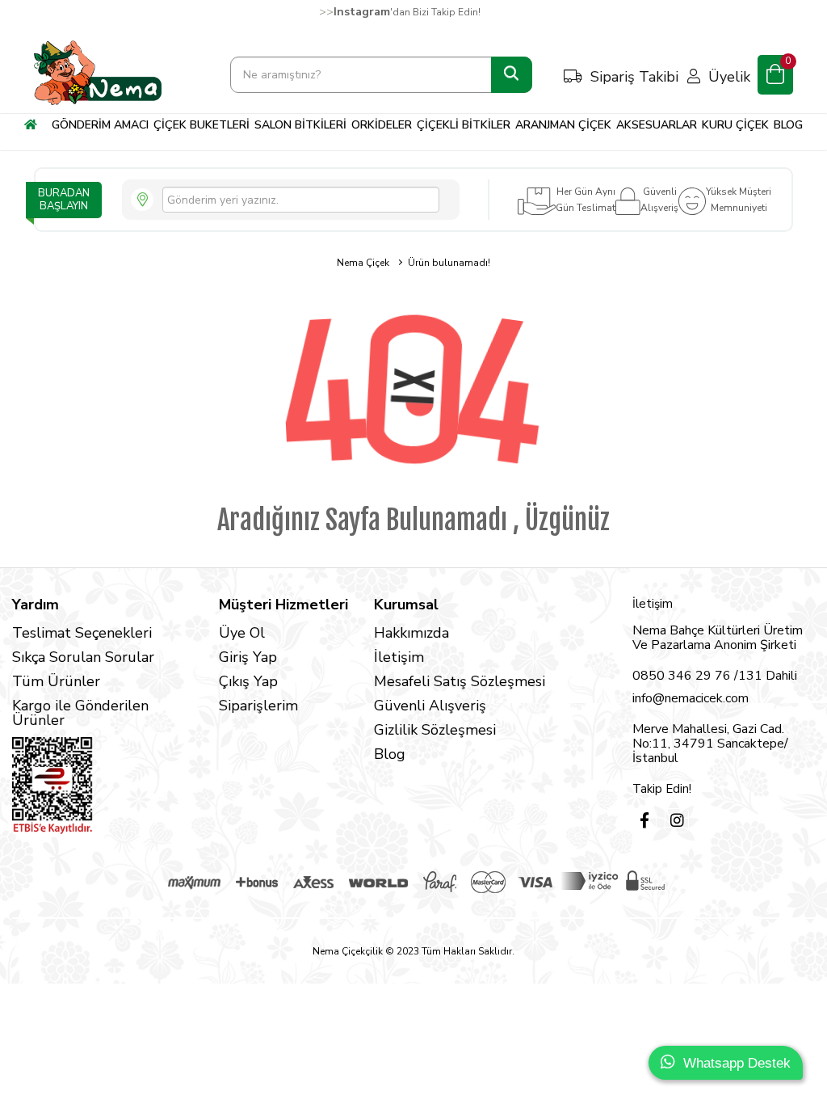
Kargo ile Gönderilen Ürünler (80, 713)
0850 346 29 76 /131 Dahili (714, 676)
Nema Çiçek (363, 262)
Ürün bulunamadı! (449, 262)
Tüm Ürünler (56, 681)
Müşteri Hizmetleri (283, 604)
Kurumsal (406, 604)
